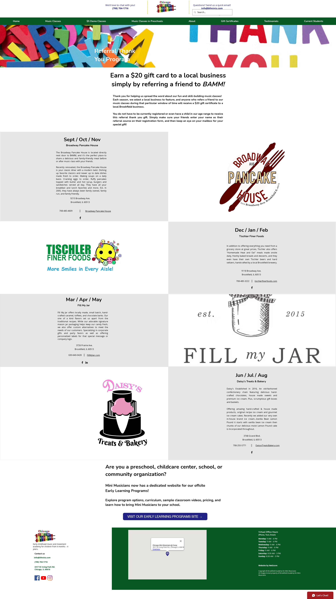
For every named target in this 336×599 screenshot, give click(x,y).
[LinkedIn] (86, 362)
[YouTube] (43, 577)
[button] (192, 21)
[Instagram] (49, 577)
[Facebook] (80, 218)
